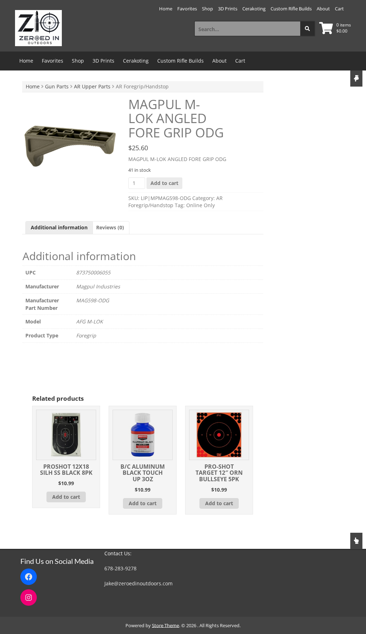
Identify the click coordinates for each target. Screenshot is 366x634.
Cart (339, 8)
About (323, 8)
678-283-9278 (120, 568)
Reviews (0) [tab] (110, 227)
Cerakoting (254, 8)
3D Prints (227, 8)
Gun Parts (57, 86)
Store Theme (165, 625)
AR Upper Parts (92, 86)
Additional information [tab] (59, 227)
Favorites (187, 8)
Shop (207, 8)
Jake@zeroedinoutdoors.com (138, 583)
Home (165, 8)
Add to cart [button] (66, 496)
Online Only (200, 205)
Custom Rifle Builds (291, 8)
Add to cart (164, 183)
